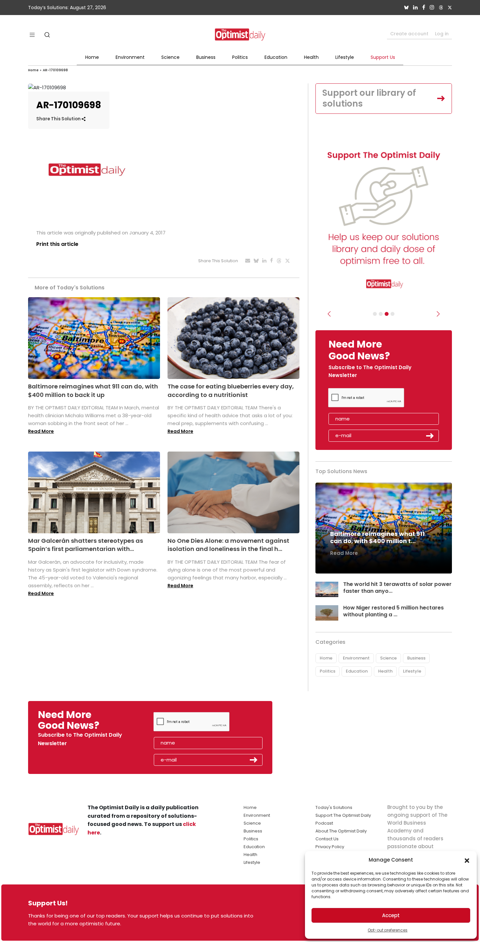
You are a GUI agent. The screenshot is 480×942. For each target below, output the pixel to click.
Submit (430, 436)
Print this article (57, 244)
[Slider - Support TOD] (387, 314)
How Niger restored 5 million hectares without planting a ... (393, 611)
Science (170, 57)
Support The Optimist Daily (343, 815)
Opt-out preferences (388, 930)
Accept (391, 915)
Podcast (324, 823)
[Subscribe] (375, 314)
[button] (467, 860)
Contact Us (327, 839)
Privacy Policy (329, 847)
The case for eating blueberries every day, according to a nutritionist (231, 390)
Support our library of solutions (369, 98)
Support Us (383, 57)
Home (92, 57)
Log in (442, 33)
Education (275, 57)
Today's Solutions (333, 807)
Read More (41, 431)
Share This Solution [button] (59, 119)
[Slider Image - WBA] (381, 314)
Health (311, 57)
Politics (240, 57)
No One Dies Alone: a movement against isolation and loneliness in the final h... (228, 545)
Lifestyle (344, 57)
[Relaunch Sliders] (392, 314)
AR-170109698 (55, 70)
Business (206, 57)
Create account (409, 33)
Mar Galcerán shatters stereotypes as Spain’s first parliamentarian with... (85, 545)
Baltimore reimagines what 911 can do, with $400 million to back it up (93, 390)
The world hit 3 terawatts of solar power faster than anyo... (397, 587)
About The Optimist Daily (341, 831)
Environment (130, 57)
